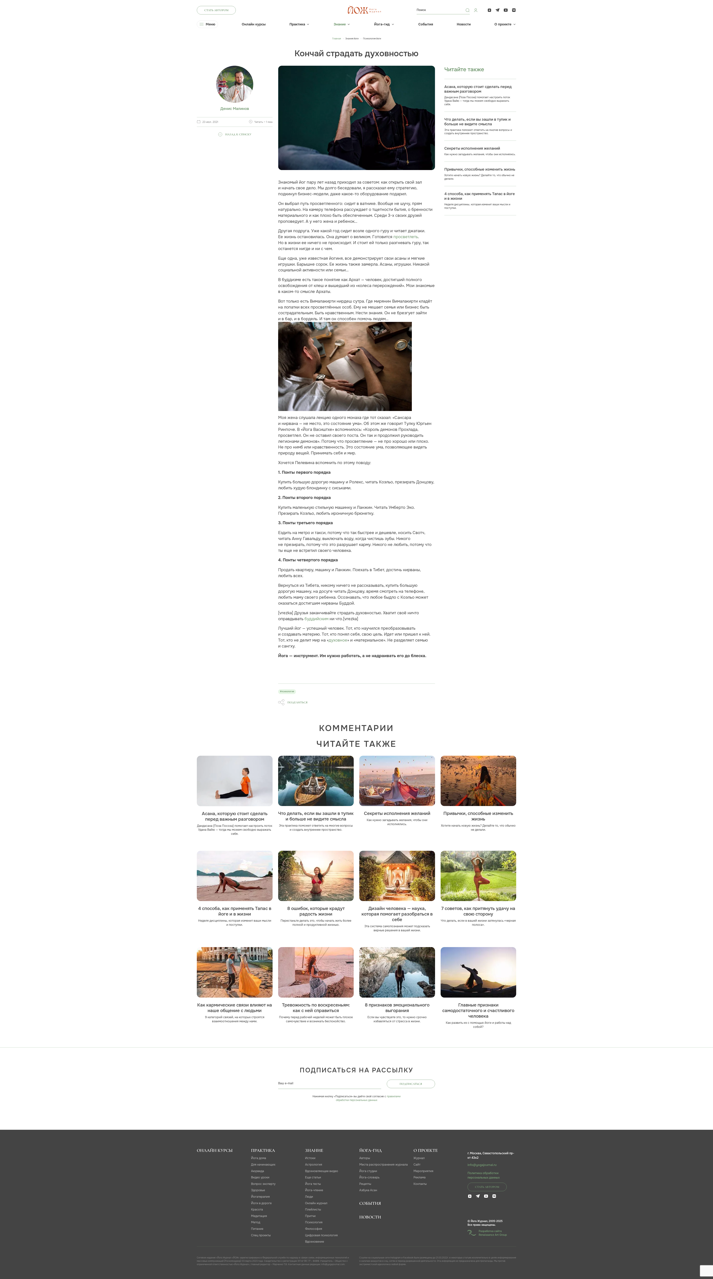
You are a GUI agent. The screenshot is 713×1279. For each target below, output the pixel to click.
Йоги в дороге (261, 1203)
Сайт (417, 1165)
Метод (255, 1222)
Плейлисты (313, 1209)
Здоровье (258, 1190)
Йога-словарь (369, 1177)
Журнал (419, 1158)
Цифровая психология (321, 1235)
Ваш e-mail (285, 1083)
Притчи (310, 1216)
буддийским (316, 618)
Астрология (313, 1165)
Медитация (259, 1216)
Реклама (420, 1177)
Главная (336, 38)
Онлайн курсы (254, 24)
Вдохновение (314, 1242)
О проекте (502, 24)
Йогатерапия (260, 1197)
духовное (338, 640)
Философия (313, 1229)
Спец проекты (261, 1235)
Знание (340, 24)
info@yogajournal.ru (482, 1165)
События (425, 24)
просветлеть (405, 236)
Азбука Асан (368, 1190)
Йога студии (368, 1171)
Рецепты (365, 1184)
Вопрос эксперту (263, 1184)
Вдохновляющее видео (321, 1171)
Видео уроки (260, 1177)
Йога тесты (313, 1184)
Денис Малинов (234, 108)
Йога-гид (382, 24)
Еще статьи (313, 1177)
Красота (257, 1209)
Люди (309, 1197)
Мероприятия (423, 1171)
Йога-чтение (314, 1190)
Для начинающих (263, 1165)
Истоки (310, 1158)
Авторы (364, 1158)
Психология (314, 1222)
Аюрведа (257, 1171)
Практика (297, 24)
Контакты (420, 1184)
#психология (287, 691)
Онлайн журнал (316, 1203)
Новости (464, 24)
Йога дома (258, 1158)
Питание (257, 1229)
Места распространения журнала (383, 1165)
